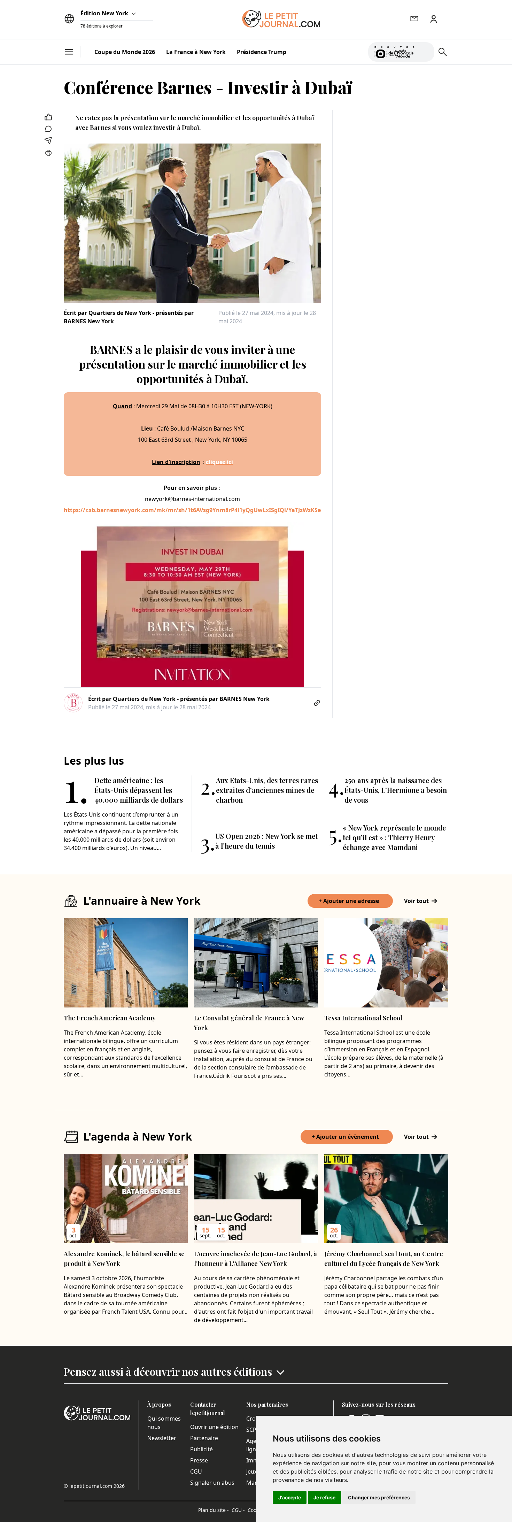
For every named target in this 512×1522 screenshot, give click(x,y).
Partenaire (204, 1438)
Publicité (201, 1449)
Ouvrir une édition (214, 1427)
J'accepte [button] (289, 1497)
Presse (199, 1460)
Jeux (251, 1471)
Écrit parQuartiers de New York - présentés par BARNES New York (129, 317)
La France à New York (196, 52)
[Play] (425, 52)
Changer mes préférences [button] (379, 1497)
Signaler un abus (212, 1482)
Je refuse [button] (324, 1497)
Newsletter (161, 1438)
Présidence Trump (261, 52)
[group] (425, 50)
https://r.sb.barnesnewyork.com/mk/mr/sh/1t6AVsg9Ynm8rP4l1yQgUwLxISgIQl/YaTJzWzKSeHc (196, 510)
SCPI (252, 1430)
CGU (196, 1471)
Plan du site (213, 1510)
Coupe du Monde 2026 (124, 52)
